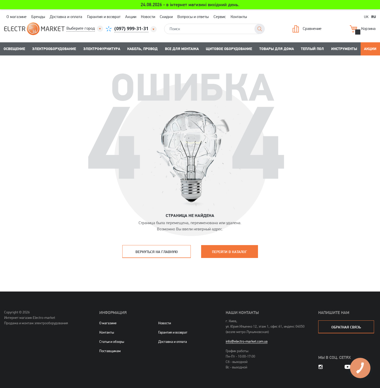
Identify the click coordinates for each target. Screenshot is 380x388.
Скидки (166, 16)
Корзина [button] (368, 28)
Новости (148, 16)
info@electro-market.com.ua (247, 341)
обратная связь (346, 327)
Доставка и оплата (66, 16)
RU (373, 16)
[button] (85, 28)
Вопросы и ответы (193, 16)
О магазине (16, 16)
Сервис (220, 16)
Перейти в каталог (229, 251)
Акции (130, 16)
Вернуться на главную (156, 251)
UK (366, 17)
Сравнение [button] (312, 28)
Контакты (239, 16)
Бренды (38, 16)
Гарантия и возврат (103, 16)
